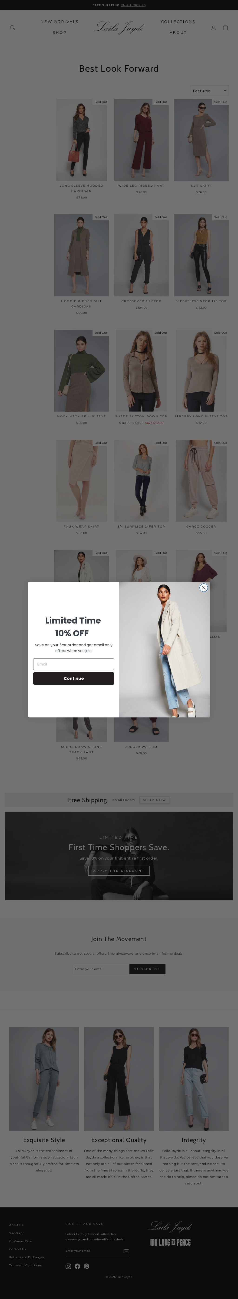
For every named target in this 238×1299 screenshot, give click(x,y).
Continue (74, 678)
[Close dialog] (204, 588)
